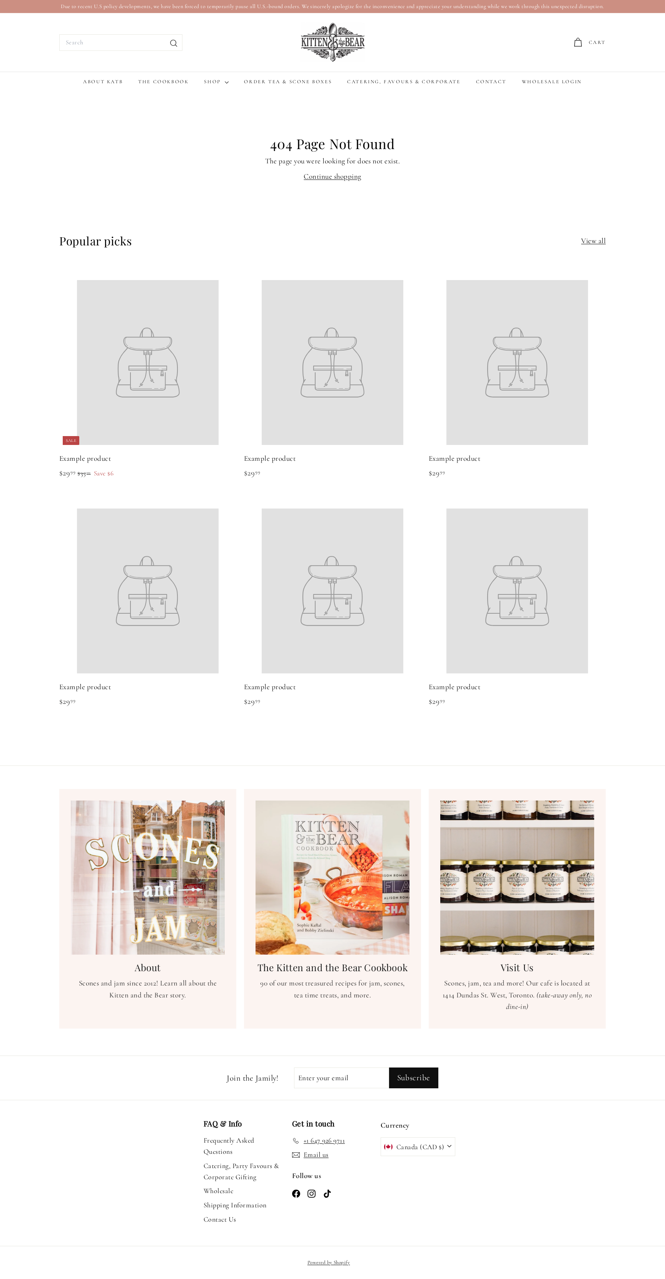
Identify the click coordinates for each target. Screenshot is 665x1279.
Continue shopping (332, 176)
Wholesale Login (552, 82)
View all (593, 240)
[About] (148, 878)
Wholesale (218, 1191)
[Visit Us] (517, 878)
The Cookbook (163, 82)
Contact (491, 82)
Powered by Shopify (328, 1262)
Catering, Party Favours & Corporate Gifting (241, 1171)
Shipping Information (235, 1205)
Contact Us (220, 1219)
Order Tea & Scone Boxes (288, 82)
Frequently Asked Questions (229, 1146)
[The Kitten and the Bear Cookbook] (332, 878)
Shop (213, 82)
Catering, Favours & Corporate (403, 82)
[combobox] (120, 42)
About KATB (103, 82)
